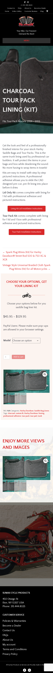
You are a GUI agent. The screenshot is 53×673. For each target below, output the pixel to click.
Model (7, 340)
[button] (44, 374)
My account (9, 644)
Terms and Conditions (15, 649)
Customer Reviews (30, 11)
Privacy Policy (10, 654)
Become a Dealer (40, 8)
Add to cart (18, 357)
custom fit (20, 413)
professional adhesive (12, 416)
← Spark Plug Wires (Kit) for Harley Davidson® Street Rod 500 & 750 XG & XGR (24, 256)
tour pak (33, 416)
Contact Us (11, 8)
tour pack (25, 416)
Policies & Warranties (14, 621)
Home (7, 11)
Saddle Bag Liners (41, 411)
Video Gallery (16, 11)
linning (41, 413)
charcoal (11, 413)
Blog (41, 11)
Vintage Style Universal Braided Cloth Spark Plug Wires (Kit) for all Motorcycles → (26, 267)
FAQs (20, 8)
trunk (40, 416)
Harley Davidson (27, 411)
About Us (28, 8)
